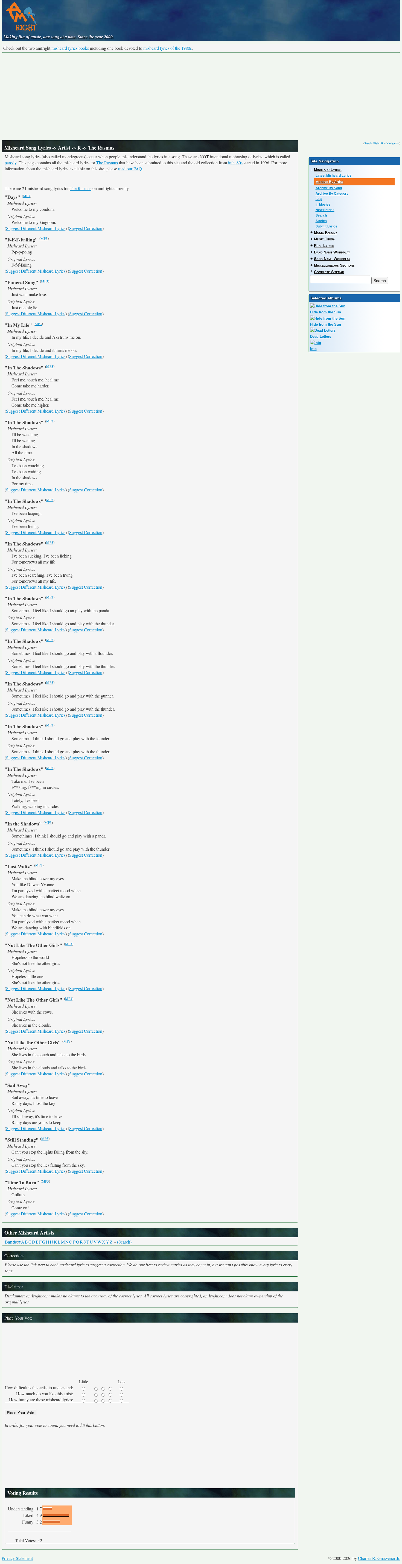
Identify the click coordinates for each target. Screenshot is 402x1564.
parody (10, 162)
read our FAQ (130, 168)
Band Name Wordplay (332, 252)
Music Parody (325, 232)
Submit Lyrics (326, 226)
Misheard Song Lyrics (27, 147)
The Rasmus (107, 162)
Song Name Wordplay (332, 258)
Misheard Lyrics (328, 169)
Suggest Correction (85, 228)
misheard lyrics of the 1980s (167, 48)
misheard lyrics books (70, 48)
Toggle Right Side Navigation (382, 143)
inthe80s (235, 162)
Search (321, 215)
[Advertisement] (201, 96)
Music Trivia (324, 239)
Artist (64, 147)
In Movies (323, 204)
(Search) (124, 1242)
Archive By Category (332, 194)
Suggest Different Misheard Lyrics (35, 228)
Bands (11, 1242)
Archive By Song (329, 188)
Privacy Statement (17, 1558)
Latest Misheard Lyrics (333, 175)
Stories (321, 221)
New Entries (325, 210)
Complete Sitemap (329, 272)
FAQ (319, 199)
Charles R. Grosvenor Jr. (379, 1558)
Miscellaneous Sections (334, 265)
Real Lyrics (324, 245)
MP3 (26, 195)
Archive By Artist (329, 182)
